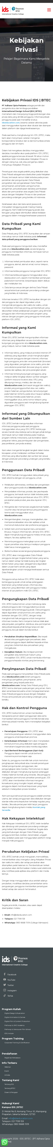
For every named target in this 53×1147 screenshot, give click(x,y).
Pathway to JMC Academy (15, 1025)
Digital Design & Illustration (15, 1013)
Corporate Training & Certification (17, 1043)
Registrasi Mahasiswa (12, 1058)
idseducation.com (11, 123)
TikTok (10, 996)
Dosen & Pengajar (11, 1092)
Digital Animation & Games (15, 1017)
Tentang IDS (9, 1084)
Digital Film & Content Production (17, 1021)
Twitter (10, 985)
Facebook (11, 974)
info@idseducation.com (20, 1118)
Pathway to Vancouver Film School (18, 1029)
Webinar (8, 1067)
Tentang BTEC (10, 1088)
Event (7, 1071)
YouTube (11, 980)
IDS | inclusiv (9, 1033)
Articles (7, 1075)
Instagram (12, 990)
